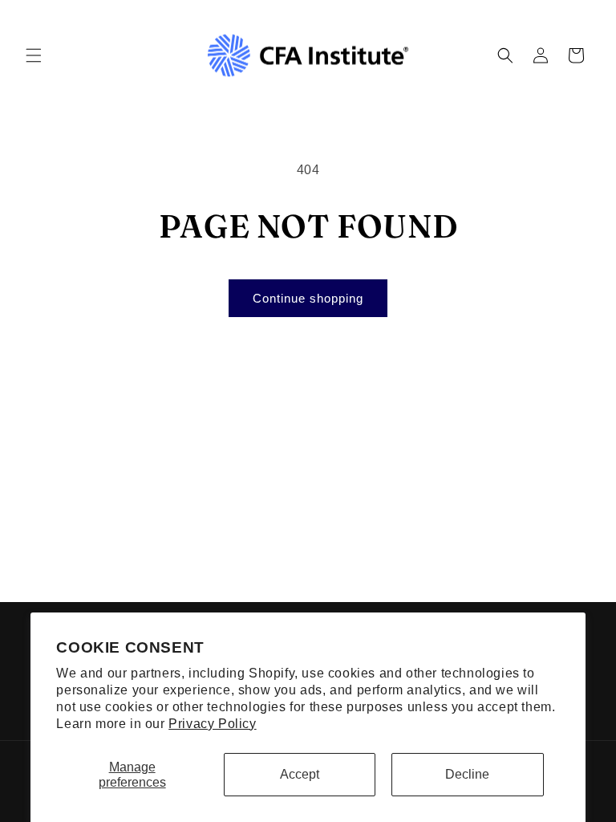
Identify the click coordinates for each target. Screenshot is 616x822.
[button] (33, 55)
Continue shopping (308, 298)
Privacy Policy (212, 723)
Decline (467, 774)
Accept (299, 774)
